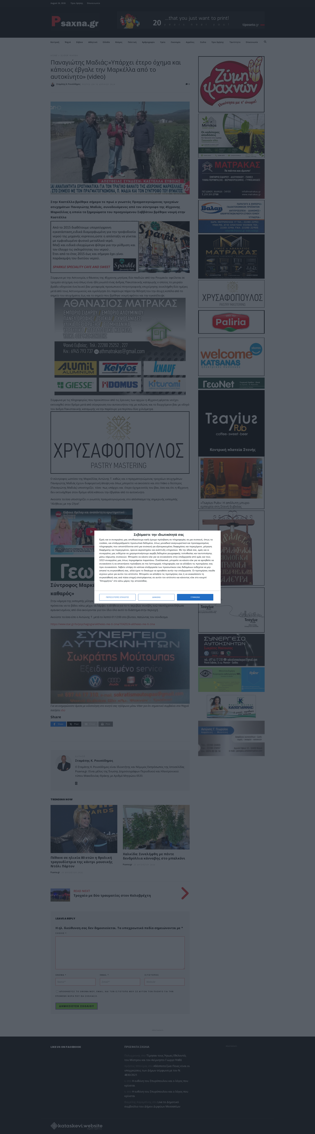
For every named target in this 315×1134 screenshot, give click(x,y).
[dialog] (157, 567)
